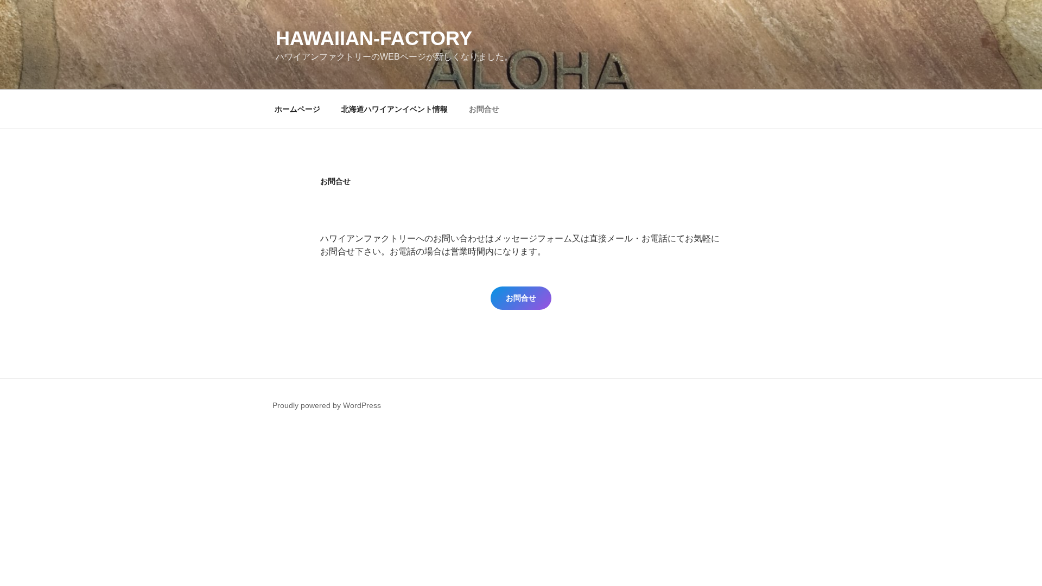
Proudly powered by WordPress (326, 405)
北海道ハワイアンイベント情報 (394, 109)
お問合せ (484, 109)
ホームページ (297, 109)
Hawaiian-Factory (374, 38)
